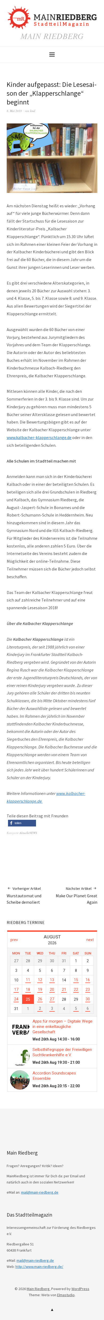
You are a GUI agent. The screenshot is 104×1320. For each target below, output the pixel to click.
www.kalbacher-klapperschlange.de (39, 437)
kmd (32, 111)
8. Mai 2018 (14, 111)
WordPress (80, 1288)
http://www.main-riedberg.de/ (39, 1266)
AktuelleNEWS (28, 833)
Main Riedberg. (38, 1288)
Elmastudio (66, 1294)
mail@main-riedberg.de (39, 1192)
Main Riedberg (52, 35)
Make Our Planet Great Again (76, 895)
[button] (22, 823)
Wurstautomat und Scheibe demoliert (24, 895)
